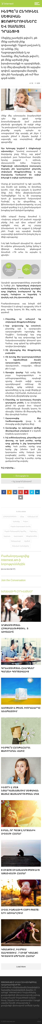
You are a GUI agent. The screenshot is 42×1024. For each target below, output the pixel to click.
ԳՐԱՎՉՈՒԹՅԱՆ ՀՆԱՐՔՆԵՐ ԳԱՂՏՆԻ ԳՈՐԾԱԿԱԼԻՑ (17, 669)
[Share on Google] (20, 492)
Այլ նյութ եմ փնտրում (21, 481)
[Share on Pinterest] (26, 492)
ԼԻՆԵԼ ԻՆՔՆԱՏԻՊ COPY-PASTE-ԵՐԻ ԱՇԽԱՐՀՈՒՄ (20, 911)
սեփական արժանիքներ (20, 546)
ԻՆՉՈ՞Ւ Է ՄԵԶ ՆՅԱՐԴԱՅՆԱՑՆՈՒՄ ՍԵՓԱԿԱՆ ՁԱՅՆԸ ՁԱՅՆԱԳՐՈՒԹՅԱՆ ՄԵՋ (20, 791)
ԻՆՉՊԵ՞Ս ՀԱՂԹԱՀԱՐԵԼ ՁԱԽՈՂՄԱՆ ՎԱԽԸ (15, 749)
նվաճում (27, 541)
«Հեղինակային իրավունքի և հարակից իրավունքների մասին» (20, 988)
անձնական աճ (32, 517)
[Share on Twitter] (31, 492)
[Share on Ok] (9, 492)
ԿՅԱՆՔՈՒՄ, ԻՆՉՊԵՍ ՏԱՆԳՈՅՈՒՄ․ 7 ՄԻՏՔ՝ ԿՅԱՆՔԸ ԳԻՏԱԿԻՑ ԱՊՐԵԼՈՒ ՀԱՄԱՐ (19, 953)
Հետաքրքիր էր (22, 476)
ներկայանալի (16, 541)
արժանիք (16, 521)
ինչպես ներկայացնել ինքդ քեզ (15, 531)
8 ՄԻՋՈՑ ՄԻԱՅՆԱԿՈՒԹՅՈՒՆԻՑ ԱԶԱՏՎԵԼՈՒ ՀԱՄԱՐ (20, 871)
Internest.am (7, 982)
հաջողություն (18, 536)
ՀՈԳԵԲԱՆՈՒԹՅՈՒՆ (10, 517)
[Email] (20, 497)
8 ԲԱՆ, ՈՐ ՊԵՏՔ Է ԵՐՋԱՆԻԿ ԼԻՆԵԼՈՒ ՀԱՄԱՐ (18, 832)
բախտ (25, 521)
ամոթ (22, 517)
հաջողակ (7, 536)
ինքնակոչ (33, 531)
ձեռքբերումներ (31, 536)
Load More (21, 966)
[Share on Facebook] (3, 492)
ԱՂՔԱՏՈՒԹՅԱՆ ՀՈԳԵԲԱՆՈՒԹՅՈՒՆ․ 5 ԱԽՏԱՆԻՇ (14, 628)
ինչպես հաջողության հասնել (20, 526)
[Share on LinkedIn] (37, 492)
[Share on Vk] (15, 492)
